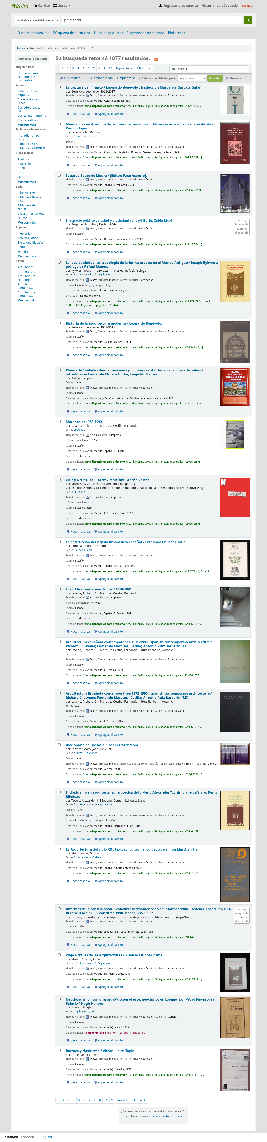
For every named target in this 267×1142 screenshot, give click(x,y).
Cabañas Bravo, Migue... (28, 93)
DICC (21, 173)
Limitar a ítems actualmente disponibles (28, 77)
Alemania (24, 233)
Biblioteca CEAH (29, 144)
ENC (20, 177)
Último (142, 68)
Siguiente (123, 68)
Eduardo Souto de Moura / (106, 176)
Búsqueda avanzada (33, 32)
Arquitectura (26, 272)
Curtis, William (28, 120)
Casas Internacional (31, 213)
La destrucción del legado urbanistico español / (125, 542)
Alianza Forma (27, 193)
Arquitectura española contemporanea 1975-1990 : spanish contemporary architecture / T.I (139, 644)
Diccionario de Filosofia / (102, 745)
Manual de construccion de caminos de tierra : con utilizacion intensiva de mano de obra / (141, 126)
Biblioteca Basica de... (29, 199)
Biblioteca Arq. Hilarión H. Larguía (22, 6)
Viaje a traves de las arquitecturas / (114, 955)
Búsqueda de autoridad (71, 32)
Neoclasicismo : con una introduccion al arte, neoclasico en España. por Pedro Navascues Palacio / (140, 1001)
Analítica (24, 159)
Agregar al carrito (110, 114)
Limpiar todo (126, 78)
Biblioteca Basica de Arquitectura (93, 963)
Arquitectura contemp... (26, 278)
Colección (24, 164)
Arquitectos (26, 267)
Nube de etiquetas (108, 32)
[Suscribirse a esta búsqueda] (156, 59)
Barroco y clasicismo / (100, 1051)
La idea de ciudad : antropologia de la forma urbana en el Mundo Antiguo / (142, 265)
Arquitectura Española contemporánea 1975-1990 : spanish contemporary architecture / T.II (139, 696)
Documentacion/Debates (88, 857)
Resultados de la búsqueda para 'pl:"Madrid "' (61, 48)
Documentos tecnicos (86, 136)
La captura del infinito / (134, 87)
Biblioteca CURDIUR (31, 148)
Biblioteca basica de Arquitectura (93, 804)
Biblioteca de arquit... (27, 207)
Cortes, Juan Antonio (32, 116)
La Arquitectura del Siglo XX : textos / (132, 849)
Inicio (21, 48)
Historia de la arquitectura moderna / (114, 323)
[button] (42, 6)
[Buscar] (248, 20)
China (22, 247)
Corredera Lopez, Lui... (30, 109)
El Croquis (25, 218)
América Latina (28, 238)
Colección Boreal (83, 550)
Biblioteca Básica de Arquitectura (93, 274)
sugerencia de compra (164, 1116)
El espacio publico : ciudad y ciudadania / (119, 221)
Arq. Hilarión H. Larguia (28, 137)
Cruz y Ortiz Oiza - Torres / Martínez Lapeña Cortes (107, 480)
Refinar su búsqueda (32, 59)
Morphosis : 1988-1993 (84, 422)
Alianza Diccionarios (85, 753)
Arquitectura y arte (85, 1011)
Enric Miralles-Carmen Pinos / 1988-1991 (99, 589)
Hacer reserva (80, 114)
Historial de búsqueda (219, 5)
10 (110, 68)
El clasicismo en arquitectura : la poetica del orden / (141, 795)
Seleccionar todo (101, 78)
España (23, 252)
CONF (21, 168)
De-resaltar (71, 78)
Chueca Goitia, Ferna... (28, 101)
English (46, 1136)
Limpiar (249, 6)
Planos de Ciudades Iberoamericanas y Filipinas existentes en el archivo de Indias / (134, 372)
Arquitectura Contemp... (26, 286)
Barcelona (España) (31, 242)
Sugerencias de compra (145, 32)
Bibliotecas (176, 32)
